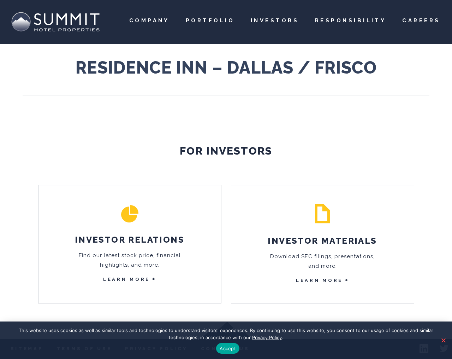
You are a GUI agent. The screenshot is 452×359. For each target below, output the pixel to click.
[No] (443, 340)
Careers (421, 20)
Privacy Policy (267, 337)
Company (149, 20)
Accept (228, 348)
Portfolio (210, 20)
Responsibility (350, 20)
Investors (275, 20)
